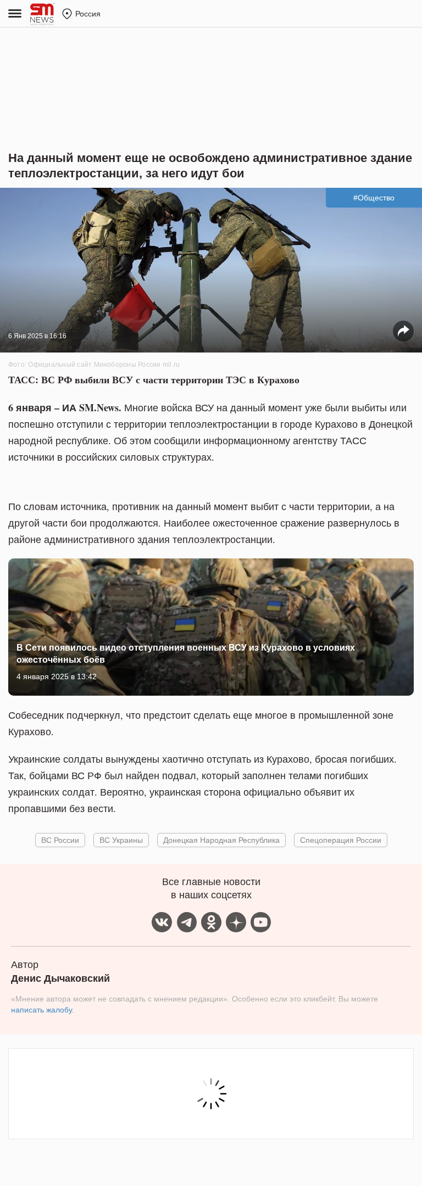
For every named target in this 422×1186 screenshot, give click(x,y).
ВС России (60, 840)
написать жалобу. (42, 1009)
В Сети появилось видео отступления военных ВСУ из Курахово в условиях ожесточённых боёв (185, 653)
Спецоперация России (340, 840)
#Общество (374, 197)
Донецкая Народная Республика (221, 840)
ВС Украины (121, 840)
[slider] (211, 657)
